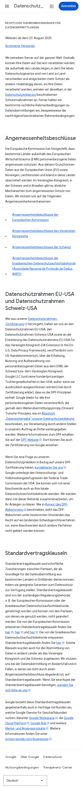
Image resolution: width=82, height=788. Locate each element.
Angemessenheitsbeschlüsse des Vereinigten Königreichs (43, 233)
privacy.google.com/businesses (27, 739)
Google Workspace (42, 718)
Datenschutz (52, 757)
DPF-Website (30, 440)
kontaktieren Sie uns (49, 467)
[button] (7, 6)
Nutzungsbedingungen (22, 767)
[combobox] (25, 780)
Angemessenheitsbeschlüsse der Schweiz (41, 247)
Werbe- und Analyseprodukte (25, 728)
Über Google (30, 757)
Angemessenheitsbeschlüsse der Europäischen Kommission (35, 217)
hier (7, 632)
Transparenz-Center (57, 767)
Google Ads (38, 723)
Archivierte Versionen (20, 46)
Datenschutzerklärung (20, 94)
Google (10, 757)
